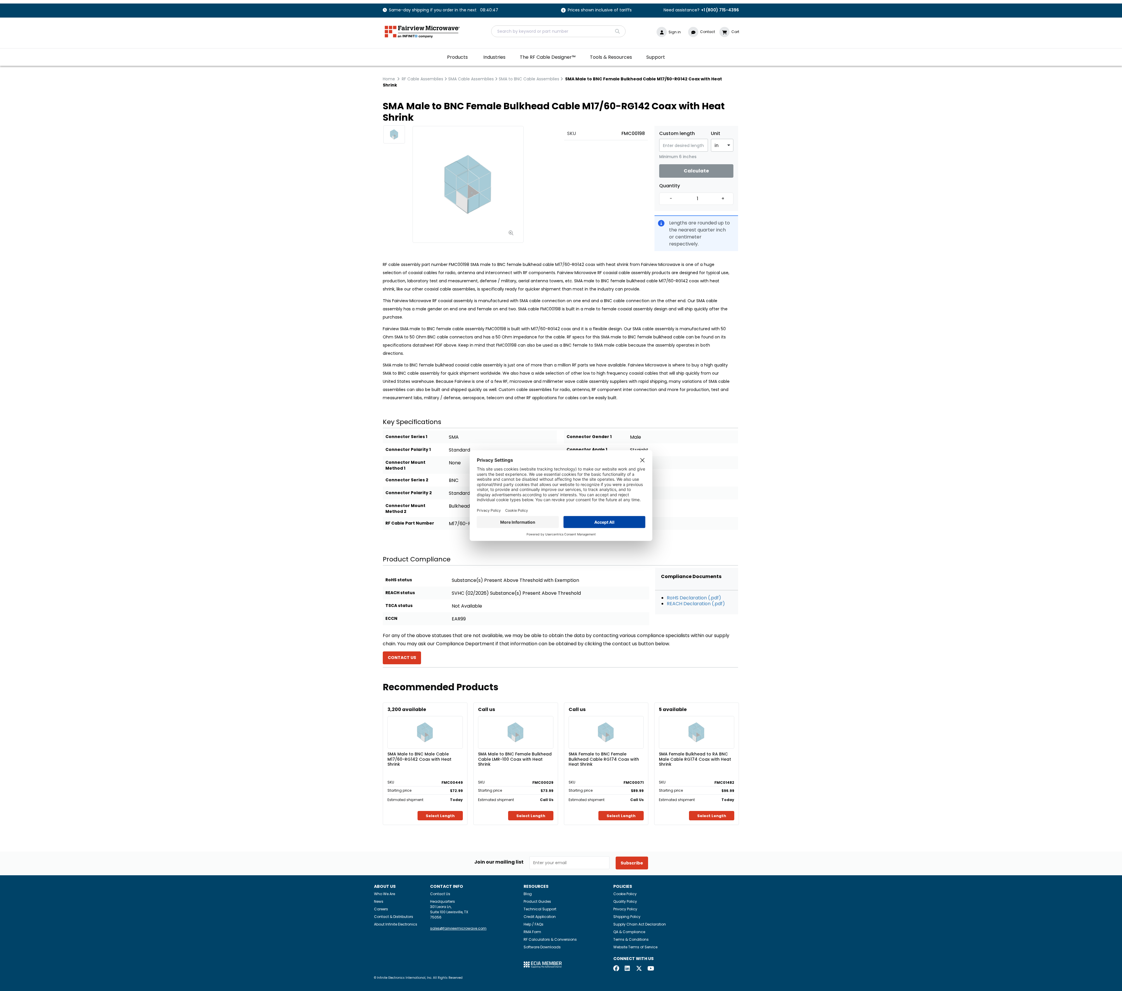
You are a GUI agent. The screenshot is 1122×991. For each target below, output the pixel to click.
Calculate (696, 170)
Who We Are (384, 893)
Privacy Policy (625, 909)
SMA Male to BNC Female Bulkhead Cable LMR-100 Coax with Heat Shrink (515, 759)
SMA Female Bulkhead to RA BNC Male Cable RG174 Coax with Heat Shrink (695, 759)
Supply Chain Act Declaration (639, 924)
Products (457, 57)
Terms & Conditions (631, 939)
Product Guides (537, 901)
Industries (494, 57)
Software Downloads (542, 947)
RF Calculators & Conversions (550, 939)
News (378, 901)
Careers (381, 909)
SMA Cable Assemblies (471, 79)
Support (655, 57)
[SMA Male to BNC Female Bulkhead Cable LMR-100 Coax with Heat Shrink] (515, 723)
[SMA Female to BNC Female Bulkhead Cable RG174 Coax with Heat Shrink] (606, 723)
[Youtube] (650, 969)
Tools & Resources (611, 57)
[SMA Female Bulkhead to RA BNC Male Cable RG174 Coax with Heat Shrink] (696, 723)
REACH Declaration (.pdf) (696, 603)
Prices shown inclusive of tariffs (600, 10)
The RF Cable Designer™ (548, 57)
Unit (715, 133)
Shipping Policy (626, 916)
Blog (528, 893)
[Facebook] (616, 969)
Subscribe (632, 863)
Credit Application (540, 916)
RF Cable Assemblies (422, 79)
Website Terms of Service (635, 947)
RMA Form (532, 931)
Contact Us (440, 893)
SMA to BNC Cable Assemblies (529, 79)
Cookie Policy (625, 893)
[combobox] (558, 31)
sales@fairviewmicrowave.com (458, 928)
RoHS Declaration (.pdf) (694, 597)
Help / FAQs (533, 924)
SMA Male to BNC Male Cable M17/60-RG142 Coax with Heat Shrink (419, 759)
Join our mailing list (499, 862)
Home (389, 79)
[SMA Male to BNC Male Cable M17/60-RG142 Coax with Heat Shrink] (425, 723)
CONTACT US (402, 657)
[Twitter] (639, 969)
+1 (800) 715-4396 (720, 10)
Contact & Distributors (393, 916)
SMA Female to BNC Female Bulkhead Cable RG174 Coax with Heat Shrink (604, 759)
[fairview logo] (422, 31)
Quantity (669, 186)
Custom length (677, 133)
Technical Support (540, 909)
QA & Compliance (629, 931)
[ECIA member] (543, 964)
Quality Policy (625, 901)
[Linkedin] (628, 969)
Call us (486, 709)
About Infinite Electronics (395, 924)
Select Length (440, 815)
